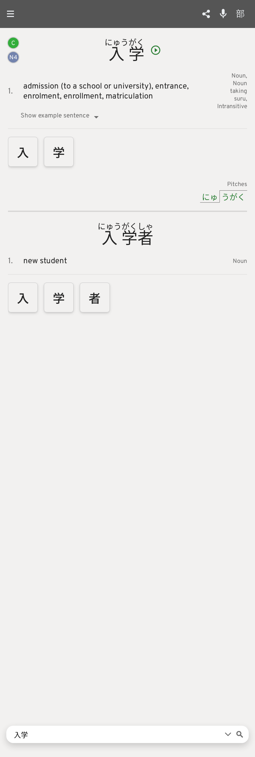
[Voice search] (223, 13)
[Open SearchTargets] (228, 734)
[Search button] (239, 734)
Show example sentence (55, 116)
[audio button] (155, 50)
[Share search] (206, 14)
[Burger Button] (13, 14)
